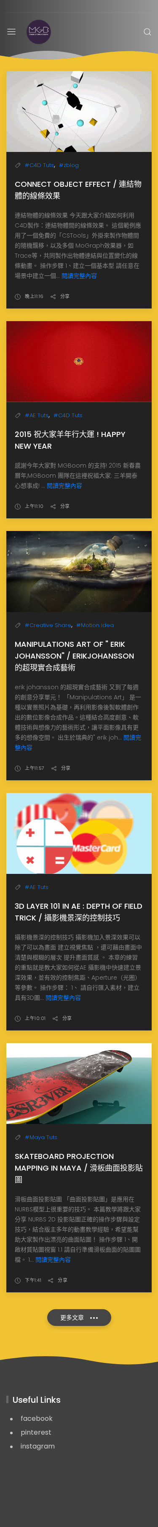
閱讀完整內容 (79, 276)
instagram (38, 1446)
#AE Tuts (36, 415)
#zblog (69, 165)
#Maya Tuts (41, 1137)
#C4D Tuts (39, 165)
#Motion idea (95, 625)
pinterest (36, 1432)
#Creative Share (48, 625)
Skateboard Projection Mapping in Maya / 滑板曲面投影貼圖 (79, 1168)
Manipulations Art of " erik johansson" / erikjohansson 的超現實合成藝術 (74, 656)
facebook (37, 1418)
